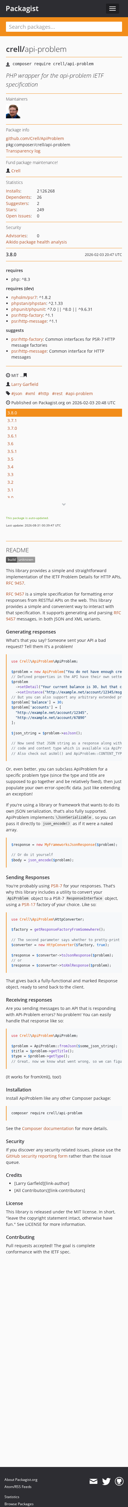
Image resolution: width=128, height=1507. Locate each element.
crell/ (15, 49)
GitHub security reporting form (37, 1156)
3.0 (10, 497)
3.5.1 (12, 451)
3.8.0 (12, 413)
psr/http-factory (27, 315)
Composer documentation (48, 1128)
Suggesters (17, 203)
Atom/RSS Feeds (18, 1486)
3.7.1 (12, 420)
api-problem (80, 393)
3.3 (10, 474)
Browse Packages (19, 1503)
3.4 (10, 467)
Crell (16, 171)
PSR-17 (28, 904)
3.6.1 (12, 436)
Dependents (18, 197)
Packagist (22, 8)
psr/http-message (29, 321)
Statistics (11, 1496)
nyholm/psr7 (24, 297)
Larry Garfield (24, 384)
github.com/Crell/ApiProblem (35, 138)
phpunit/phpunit (28, 309)
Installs (13, 191)
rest (59, 393)
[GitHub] (119, 1481)
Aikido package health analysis (36, 242)
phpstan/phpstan (28, 303)
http (45, 393)
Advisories (16, 235)
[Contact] (93, 1481)
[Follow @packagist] (106, 1481)
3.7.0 (12, 428)
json (18, 393)
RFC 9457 (15, 583)
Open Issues (18, 216)
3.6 (10, 443)
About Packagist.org (21, 1479)
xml (31, 393)
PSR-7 (56, 886)
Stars (11, 209)
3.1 (10, 490)
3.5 (10, 459)
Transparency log (23, 151)
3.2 (10, 482)
